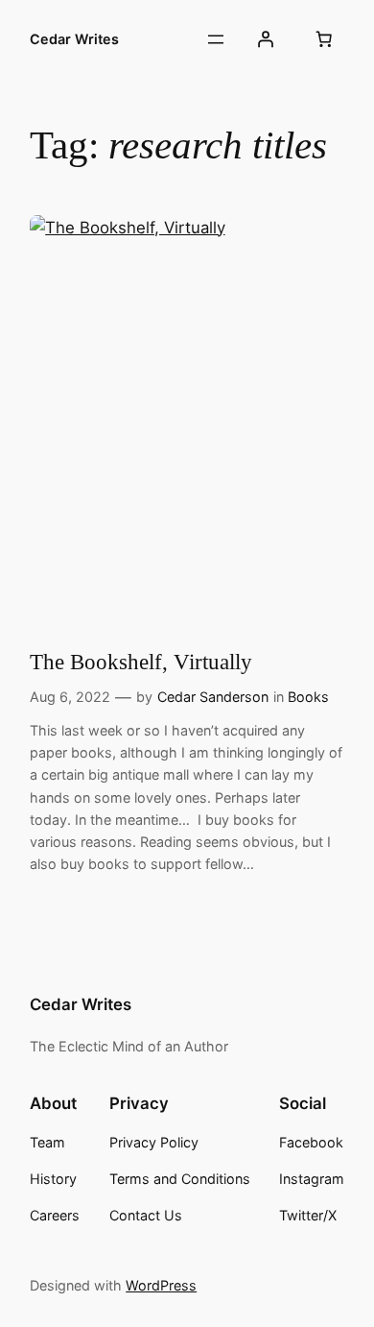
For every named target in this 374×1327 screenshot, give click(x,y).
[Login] (265, 39)
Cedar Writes (74, 39)
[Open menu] (215, 39)
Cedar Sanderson (213, 696)
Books (308, 696)
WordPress (161, 1285)
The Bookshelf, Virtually (141, 662)
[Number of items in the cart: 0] (324, 39)
